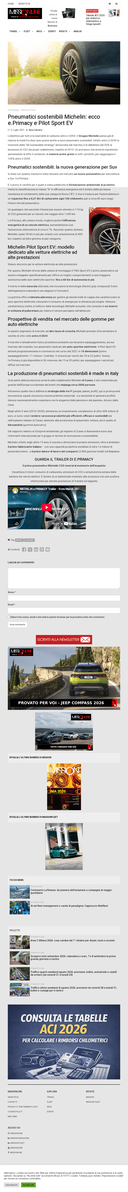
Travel (50, 1097)
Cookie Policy (15, 1111)
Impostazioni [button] (12, 1184)
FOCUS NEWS (17, 880)
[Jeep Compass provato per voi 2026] (64, 678)
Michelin (19, 540)
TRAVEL (13, 31)
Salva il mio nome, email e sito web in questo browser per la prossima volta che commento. (57, 617)
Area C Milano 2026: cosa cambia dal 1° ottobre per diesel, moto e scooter (73, 940)
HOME (11, 3)
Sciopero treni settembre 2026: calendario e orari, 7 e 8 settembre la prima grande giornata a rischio (73, 957)
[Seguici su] (109, 4)
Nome (11, 592)
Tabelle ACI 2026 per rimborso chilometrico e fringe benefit (95, 20)
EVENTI (50, 1111)
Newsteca (13, 1097)
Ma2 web (12, 1116)
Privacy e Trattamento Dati (23, 1106)
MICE (39, 31)
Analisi (78, 31)
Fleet (50, 1102)
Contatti (12, 1102)
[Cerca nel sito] (116, 4)
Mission (90, 1097)
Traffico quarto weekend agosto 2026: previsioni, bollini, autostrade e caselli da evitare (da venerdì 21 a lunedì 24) (74, 973)
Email (11, 604)
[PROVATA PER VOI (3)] (64, 731)
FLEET (27, 31)
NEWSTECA (24, 3)
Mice (49, 1106)
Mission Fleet (28, 110)
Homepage (13, 110)
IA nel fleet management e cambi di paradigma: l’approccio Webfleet (69, 906)
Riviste (63, 31)
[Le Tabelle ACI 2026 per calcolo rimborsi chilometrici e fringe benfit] (64, 1042)
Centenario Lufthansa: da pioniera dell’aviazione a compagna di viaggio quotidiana (71, 891)
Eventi (52, 31)
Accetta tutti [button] (28, 1184)
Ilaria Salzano (35, 130)
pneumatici (29, 540)
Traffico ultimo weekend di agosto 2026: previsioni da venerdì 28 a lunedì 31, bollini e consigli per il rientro (74, 989)
